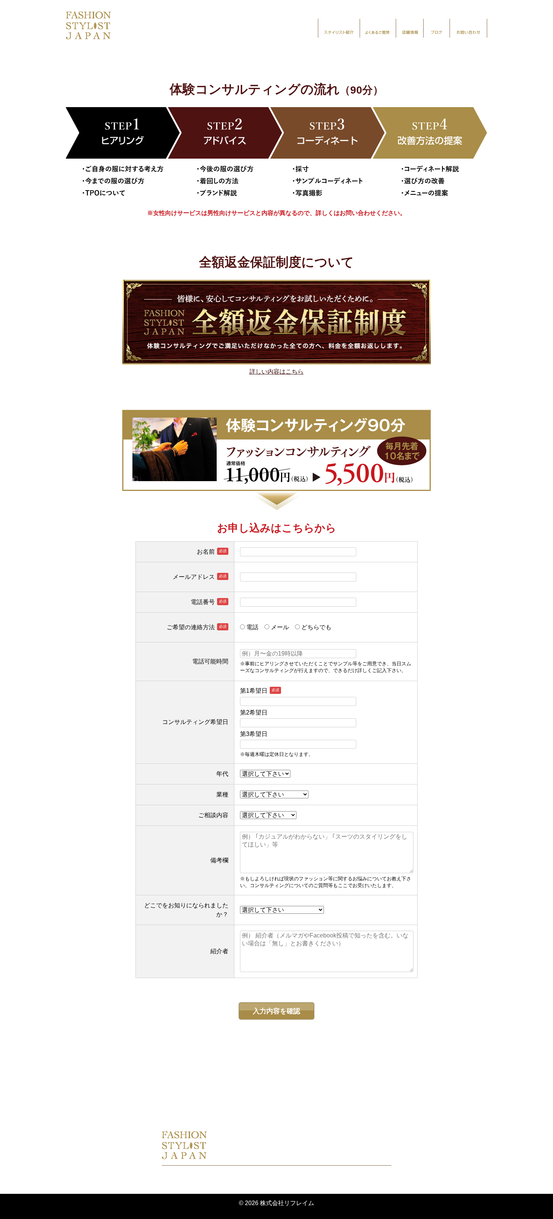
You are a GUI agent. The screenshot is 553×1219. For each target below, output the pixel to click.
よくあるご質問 (377, 28)
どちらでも (318, 627)
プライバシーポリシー (224, 1173)
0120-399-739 (255, 1155)
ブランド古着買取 (387, 1102)
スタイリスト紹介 (339, 28)
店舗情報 (409, 28)
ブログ (436, 28)
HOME (158, 1102)
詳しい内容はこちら (276, 371)
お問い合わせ (468, 28)
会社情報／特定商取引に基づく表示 (313, 1173)
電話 (254, 627)
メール (282, 627)
